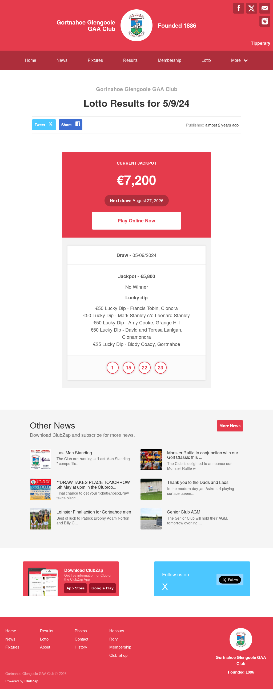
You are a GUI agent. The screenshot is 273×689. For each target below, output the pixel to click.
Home (30, 60)
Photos (81, 631)
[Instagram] (264, 21)
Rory (113, 639)
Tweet (40, 124)
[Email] (264, 8)
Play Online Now (136, 220)
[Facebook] (238, 8)
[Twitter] (251, 8)
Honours (116, 631)
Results (130, 60)
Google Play (102, 588)
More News (229, 425)
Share (66, 124)
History (81, 647)
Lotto (206, 60)
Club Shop (118, 655)
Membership (169, 60)
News (62, 60)
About (45, 647)
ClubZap (31, 681)
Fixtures (95, 60)
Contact (81, 639)
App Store (75, 588)
